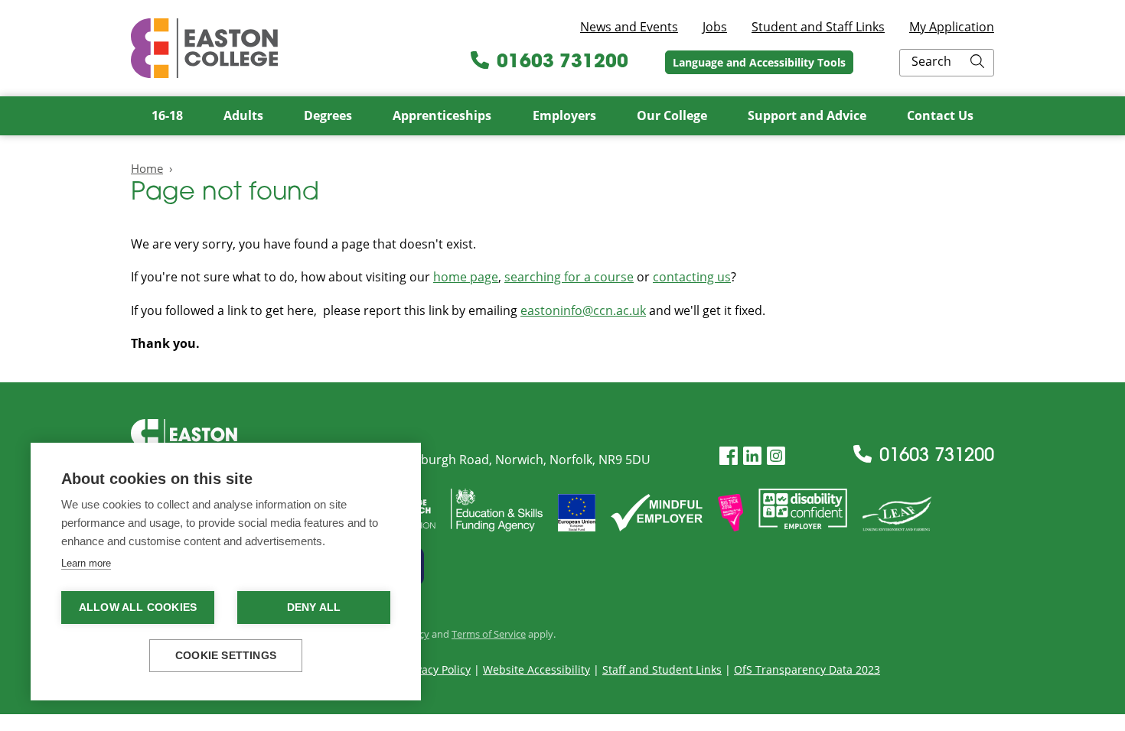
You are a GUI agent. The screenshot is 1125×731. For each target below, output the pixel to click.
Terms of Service (489, 634)
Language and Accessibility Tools (759, 62)
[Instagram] (776, 456)
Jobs (715, 26)
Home (147, 168)
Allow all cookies (138, 607)
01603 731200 (562, 63)
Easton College (204, 48)
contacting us (692, 276)
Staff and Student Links (662, 669)
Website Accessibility (536, 669)
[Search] (977, 62)
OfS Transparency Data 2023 (807, 669)
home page (465, 276)
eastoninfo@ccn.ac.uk (583, 310)
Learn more (86, 563)
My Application (951, 26)
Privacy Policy (437, 669)
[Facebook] (728, 456)
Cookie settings (225, 655)
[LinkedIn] (752, 456)
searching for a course (569, 276)
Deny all (314, 607)
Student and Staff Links (818, 26)
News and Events (629, 26)
